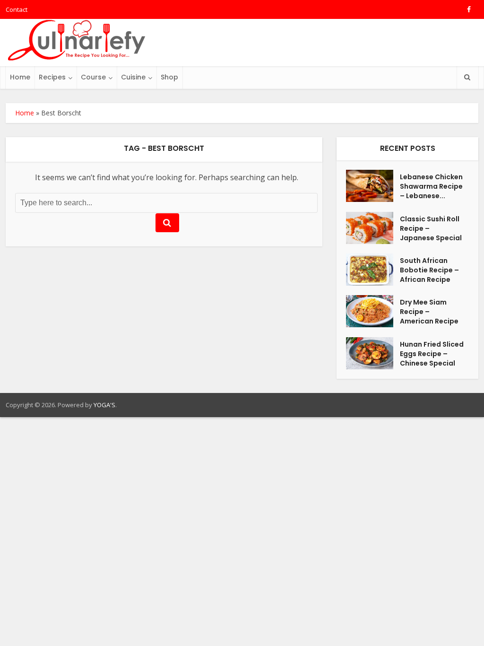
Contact (16, 9)
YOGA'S (104, 405)
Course (93, 77)
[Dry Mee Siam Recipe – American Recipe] (373, 311)
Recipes (52, 77)
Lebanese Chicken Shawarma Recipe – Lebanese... (431, 186)
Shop (169, 77)
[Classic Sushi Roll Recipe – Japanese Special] (373, 228)
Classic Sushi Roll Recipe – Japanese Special (431, 228)
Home (20, 77)
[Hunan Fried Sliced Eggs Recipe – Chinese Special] (373, 353)
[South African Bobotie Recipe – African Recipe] (373, 269)
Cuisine (133, 77)
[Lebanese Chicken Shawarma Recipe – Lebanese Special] (373, 186)
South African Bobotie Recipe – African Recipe (429, 270)
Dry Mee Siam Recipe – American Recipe (429, 311)
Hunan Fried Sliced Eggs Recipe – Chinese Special (432, 354)
